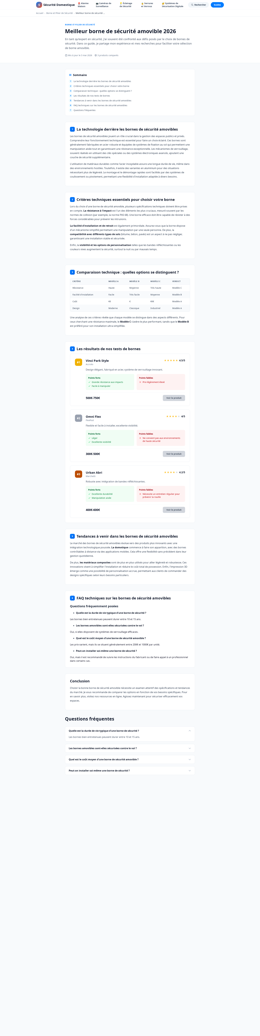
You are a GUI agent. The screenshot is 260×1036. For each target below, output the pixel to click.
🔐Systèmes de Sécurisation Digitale (172, 5)
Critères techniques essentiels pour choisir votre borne (99, 86)
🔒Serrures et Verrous (147, 5)
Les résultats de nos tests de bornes (90, 95)
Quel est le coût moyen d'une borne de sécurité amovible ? (104, 759)
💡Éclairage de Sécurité (126, 5)
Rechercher (200, 4)
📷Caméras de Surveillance (103, 5)
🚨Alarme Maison (83, 5)
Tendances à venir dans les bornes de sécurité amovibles (101, 100)
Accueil (39, 13)
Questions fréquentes (83, 110)
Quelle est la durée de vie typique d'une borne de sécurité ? (104, 730)
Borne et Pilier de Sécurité (59, 13)
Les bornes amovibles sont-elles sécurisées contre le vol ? (103, 748)
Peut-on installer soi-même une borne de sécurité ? (99, 770)
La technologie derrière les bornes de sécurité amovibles (100, 81)
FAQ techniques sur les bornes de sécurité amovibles (98, 105)
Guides (217, 4)
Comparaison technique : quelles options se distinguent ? (101, 90)
